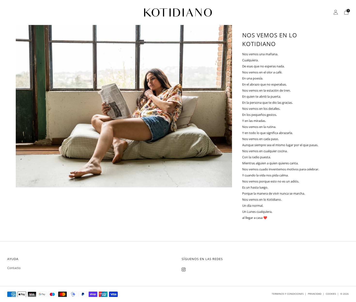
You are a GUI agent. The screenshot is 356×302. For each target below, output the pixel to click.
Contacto (14, 268)
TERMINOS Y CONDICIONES (287, 293)
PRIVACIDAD (314, 293)
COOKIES (331, 293)
